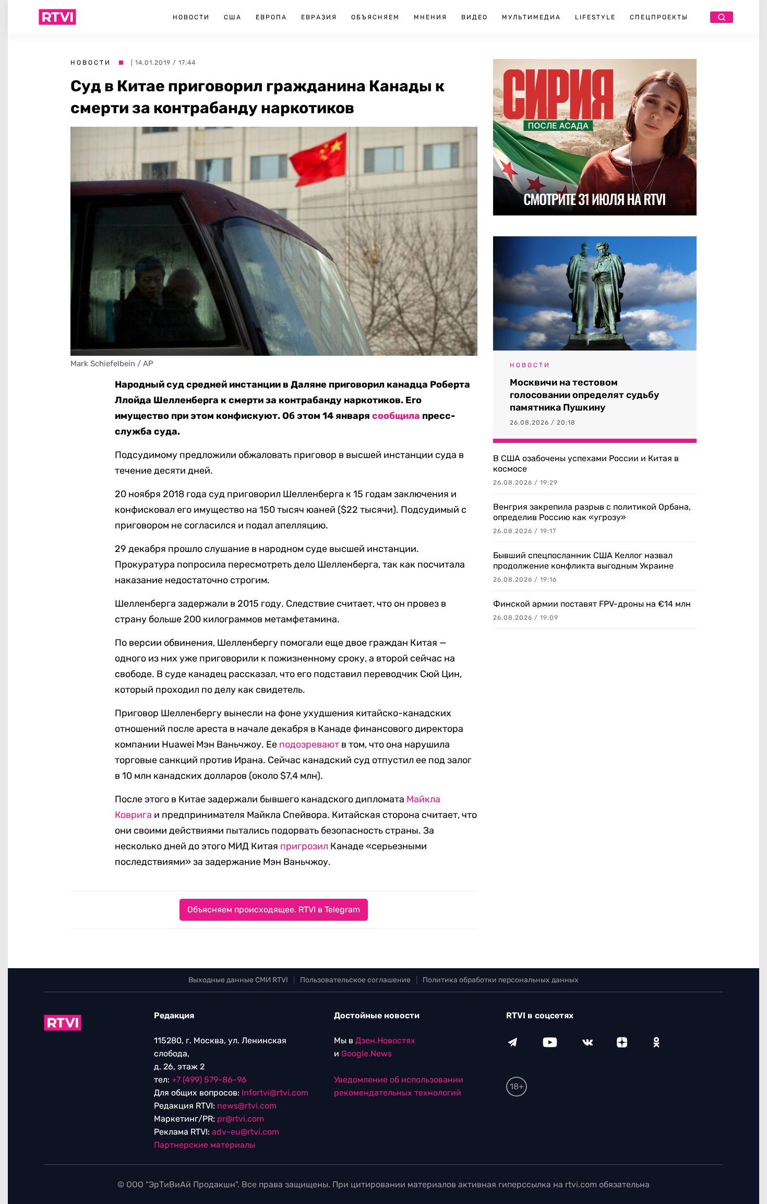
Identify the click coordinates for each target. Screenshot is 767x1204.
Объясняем (375, 17)
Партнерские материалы (204, 1145)
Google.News (366, 1053)
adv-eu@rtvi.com (245, 1132)
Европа (271, 17)
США (233, 17)
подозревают (309, 744)
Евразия (319, 17)
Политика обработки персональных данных (501, 980)
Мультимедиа (531, 17)
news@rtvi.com (247, 1106)
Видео (474, 17)
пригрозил (304, 846)
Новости (191, 17)
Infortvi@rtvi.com (275, 1093)
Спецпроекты (659, 17)
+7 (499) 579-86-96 (209, 1080)
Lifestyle (595, 17)
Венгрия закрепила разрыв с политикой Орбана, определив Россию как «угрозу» (592, 512)
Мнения (430, 17)
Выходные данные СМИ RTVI (238, 980)
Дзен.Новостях (385, 1040)
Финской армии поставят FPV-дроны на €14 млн (592, 604)
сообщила (396, 416)
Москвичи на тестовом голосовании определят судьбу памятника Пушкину (584, 395)
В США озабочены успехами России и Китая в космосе (586, 463)
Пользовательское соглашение (355, 980)
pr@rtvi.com (240, 1119)
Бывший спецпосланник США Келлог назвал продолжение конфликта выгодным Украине (583, 560)
